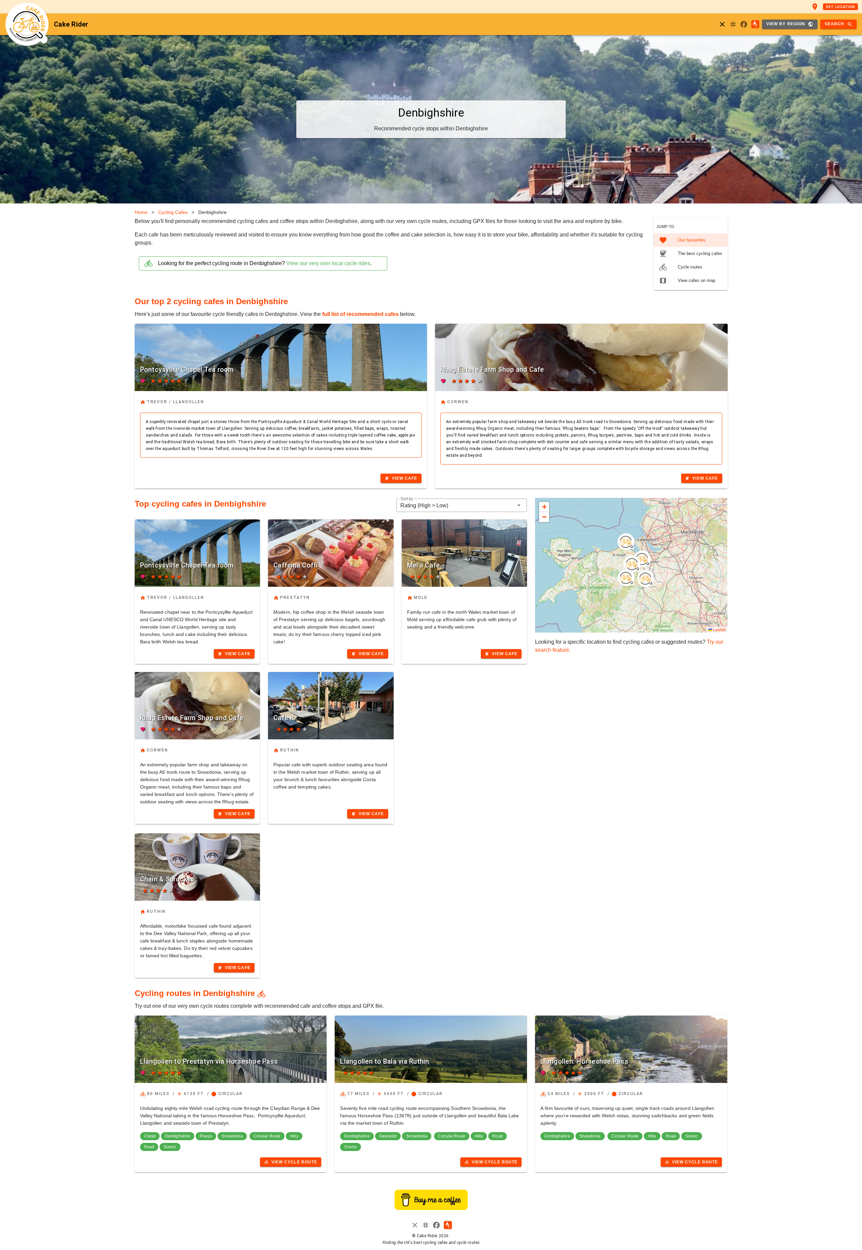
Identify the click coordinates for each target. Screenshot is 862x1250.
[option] (691, 240)
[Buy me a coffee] (431, 1208)
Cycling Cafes (173, 212)
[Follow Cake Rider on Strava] (755, 24)
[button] (461, 505)
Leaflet (719, 629)
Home (141, 212)
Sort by (406, 499)
